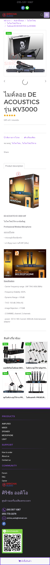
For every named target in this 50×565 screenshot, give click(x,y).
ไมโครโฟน (16, 143)
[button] (40, 15)
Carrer (4, 481)
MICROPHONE (7, 435)
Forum (4, 473)
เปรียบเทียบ (30, 137)
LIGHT (4, 439)
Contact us (6, 460)
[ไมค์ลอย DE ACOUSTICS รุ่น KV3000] (25, 53)
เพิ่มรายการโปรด (12, 137)
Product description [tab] (14, 166)
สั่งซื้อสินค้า (26, 561)
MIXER (4, 428)
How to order (7, 452)
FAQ (3, 477)
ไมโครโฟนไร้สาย (29, 143)
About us (5, 456)
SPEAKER (6, 431)
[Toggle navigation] (46, 15)
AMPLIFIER (6, 424)
